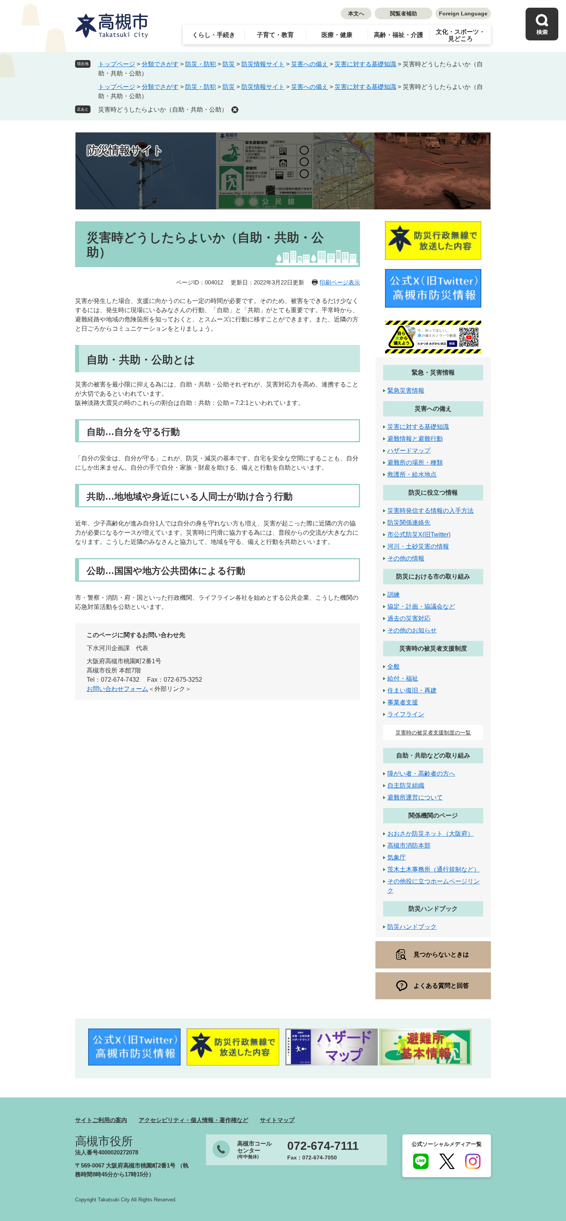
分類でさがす (160, 64)
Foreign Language (463, 13)
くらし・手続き (213, 35)
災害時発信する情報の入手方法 (430, 510)
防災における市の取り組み (433, 576)
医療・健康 (337, 35)
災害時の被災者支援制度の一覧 (433, 732)
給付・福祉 (402, 678)
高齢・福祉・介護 (398, 35)
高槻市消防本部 (408, 845)
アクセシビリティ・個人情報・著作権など (193, 1120)
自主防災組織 (405, 785)
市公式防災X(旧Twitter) (418, 534)
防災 (229, 64)
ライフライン (405, 714)
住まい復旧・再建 (412, 690)
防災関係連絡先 (408, 522)
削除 (234, 109)
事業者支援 (402, 702)
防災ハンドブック (433, 908)
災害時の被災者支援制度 (433, 648)
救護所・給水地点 (412, 474)
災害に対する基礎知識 (365, 64)
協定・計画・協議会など (421, 606)
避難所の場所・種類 (415, 462)
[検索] (542, 24)
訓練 (393, 594)
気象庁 (396, 857)
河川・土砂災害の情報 (418, 546)
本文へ (356, 13)
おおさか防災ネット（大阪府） (430, 833)
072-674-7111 (323, 1146)
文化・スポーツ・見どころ (460, 35)
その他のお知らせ (412, 630)
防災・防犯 (200, 64)
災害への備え (309, 64)
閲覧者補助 (403, 13)
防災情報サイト (263, 64)
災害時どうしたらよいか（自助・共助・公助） (163, 109)
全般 (393, 666)
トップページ (116, 64)
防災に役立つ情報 (433, 492)
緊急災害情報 (405, 390)
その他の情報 (405, 558)
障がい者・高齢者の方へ (421, 773)
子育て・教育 (275, 35)
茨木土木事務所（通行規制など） (433, 869)
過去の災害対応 (408, 618)
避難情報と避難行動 (415, 438)
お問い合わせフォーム (117, 689)
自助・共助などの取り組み (433, 755)
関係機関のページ (433, 815)
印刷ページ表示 (340, 282)
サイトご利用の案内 (101, 1120)
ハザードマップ (408, 450)
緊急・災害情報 (433, 372)
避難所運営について (415, 797)
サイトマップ (277, 1120)
